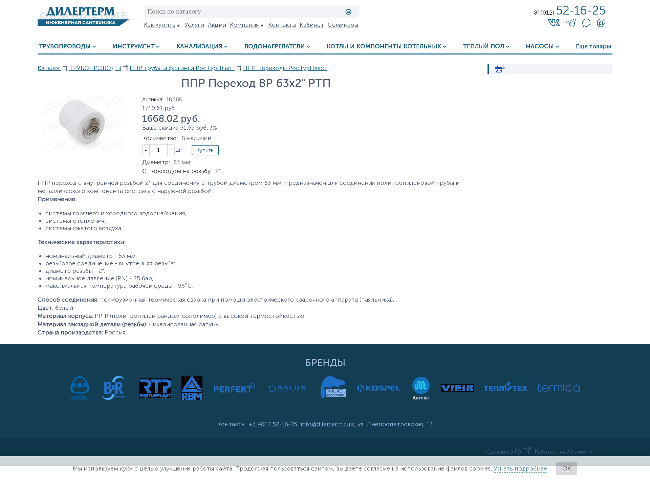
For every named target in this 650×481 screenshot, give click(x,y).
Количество (160, 138)
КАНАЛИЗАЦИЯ (199, 47)
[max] (586, 24)
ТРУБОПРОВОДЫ (65, 47)
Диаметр (156, 162)
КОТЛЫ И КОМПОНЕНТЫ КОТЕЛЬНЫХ (384, 47)
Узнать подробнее (520, 468)
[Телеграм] (571, 24)
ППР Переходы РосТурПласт (285, 68)
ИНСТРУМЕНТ (134, 47)
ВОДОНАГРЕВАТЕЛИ (274, 47)
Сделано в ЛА (503, 452)
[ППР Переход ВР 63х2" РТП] (83, 148)
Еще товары (593, 47)
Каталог (49, 68)
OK (566, 468)
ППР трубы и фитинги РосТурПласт (182, 68)
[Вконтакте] (554, 22)
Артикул (152, 99)
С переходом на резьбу (177, 171)
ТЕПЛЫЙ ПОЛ (483, 47)
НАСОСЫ (540, 47)
